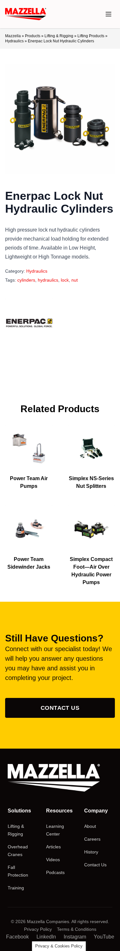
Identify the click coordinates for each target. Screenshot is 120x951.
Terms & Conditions (76, 929)
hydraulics (48, 280)
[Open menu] (108, 14)
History (91, 851)
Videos (53, 859)
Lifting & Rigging (58, 36)
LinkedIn (46, 936)
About (90, 826)
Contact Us (60, 708)
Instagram (75, 936)
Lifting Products (90, 36)
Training (16, 887)
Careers (92, 839)
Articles (53, 846)
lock (65, 280)
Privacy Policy (38, 929)
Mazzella (13, 36)
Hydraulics (14, 41)
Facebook (17, 936)
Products (32, 36)
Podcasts (55, 872)
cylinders (26, 280)
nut (74, 280)
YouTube (104, 936)
